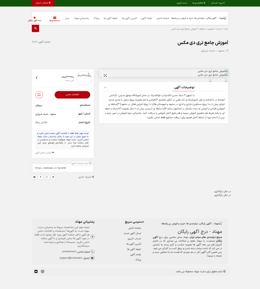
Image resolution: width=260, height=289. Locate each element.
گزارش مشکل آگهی (43, 152)
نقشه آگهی (146, 18)
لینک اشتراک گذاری (80, 163)
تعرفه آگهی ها (111, 18)
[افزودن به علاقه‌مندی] (39, 94)
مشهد (221, 51)
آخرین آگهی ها (129, 18)
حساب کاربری (182, 3)
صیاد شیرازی (208, 51)
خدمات (219, 29)
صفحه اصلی (163, 18)
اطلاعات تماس (72, 94)
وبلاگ (96, 18)
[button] (163, 88)
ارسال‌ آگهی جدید (132, 233)
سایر (67, 18)
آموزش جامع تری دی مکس (203, 42)
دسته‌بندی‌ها (54, 20)
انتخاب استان (42, 3)
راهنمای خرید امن (46, 142)
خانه (226, 29)
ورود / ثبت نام (217, 3)
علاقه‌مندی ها (198, 3)
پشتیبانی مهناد (81, 18)
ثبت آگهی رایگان (34, 20)
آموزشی (210, 29)
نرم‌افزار (202, 29)
